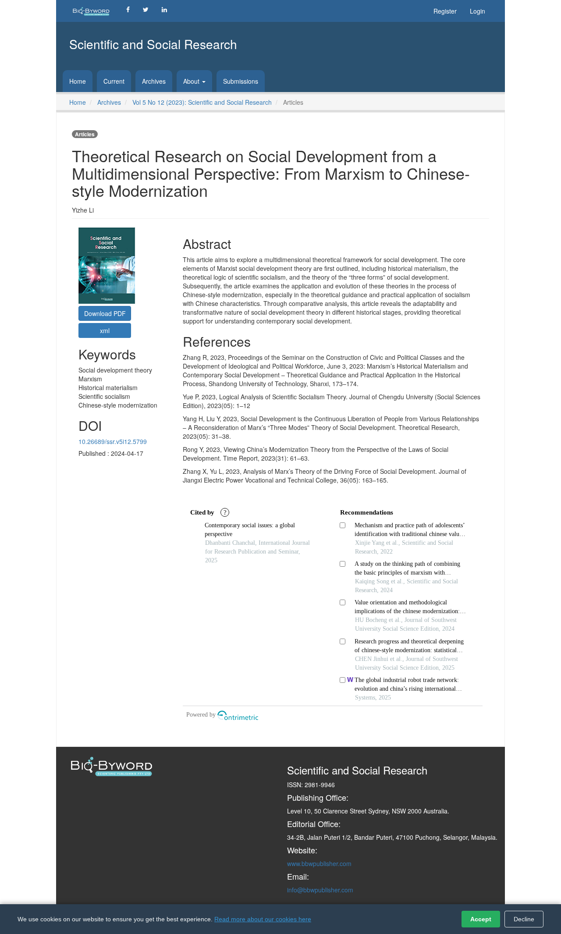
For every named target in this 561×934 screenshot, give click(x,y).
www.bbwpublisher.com (319, 863)
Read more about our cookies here (262, 919)
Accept (480, 919)
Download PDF (105, 313)
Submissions (240, 81)
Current (113, 81)
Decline (524, 919)
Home (77, 81)
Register (445, 11)
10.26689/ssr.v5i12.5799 (112, 441)
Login (477, 11)
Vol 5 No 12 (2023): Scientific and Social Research (202, 102)
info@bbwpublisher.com (320, 889)
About (192, 81)
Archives (154, 81)
